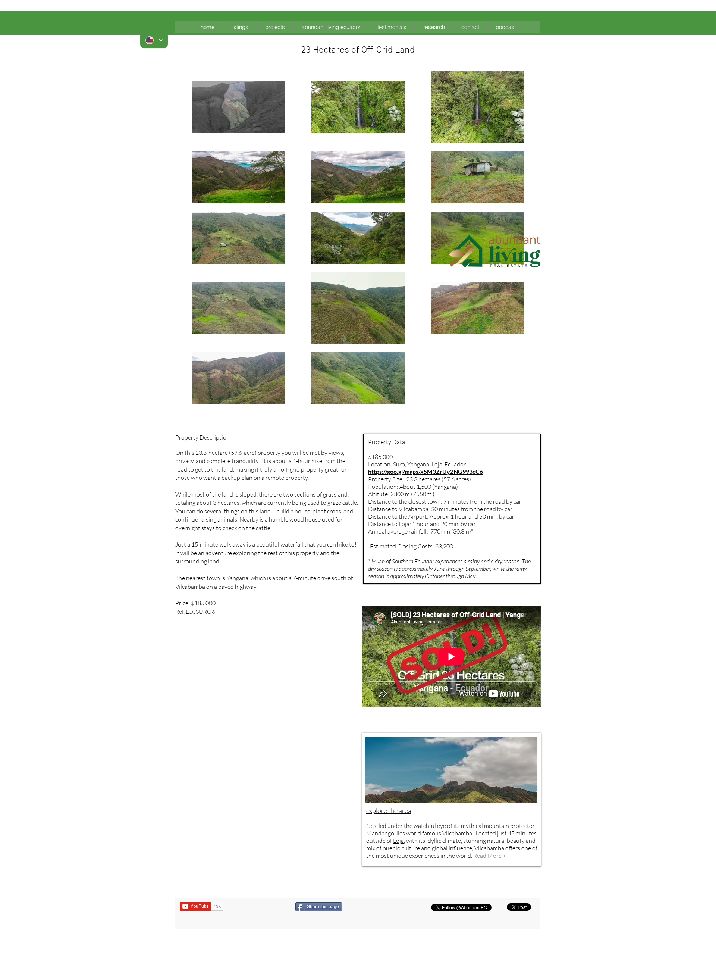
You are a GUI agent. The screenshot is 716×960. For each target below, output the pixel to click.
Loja (398, 840)
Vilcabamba (489, 848)
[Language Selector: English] (154, 40)
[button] (240, 27)
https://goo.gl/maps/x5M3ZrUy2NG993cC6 (425, 471)
